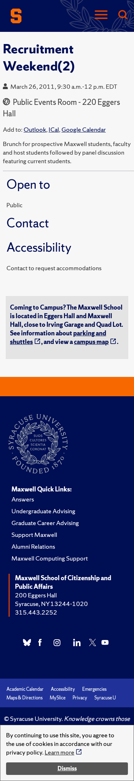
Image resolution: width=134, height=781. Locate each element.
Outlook (35, 129)
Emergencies (94, 689)
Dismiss (67, 768)
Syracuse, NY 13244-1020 (51, 604)
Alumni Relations (33, 546)
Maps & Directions (24, 698)
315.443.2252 (36, 612)
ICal (54, 129)
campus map (91, 342)
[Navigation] (101, 15)
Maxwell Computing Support (49, 558)
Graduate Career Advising (45, 523)
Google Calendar (83, 129)
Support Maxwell (34, 534)
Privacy (80, 698)
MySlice (57, 698)
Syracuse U (105, 698)
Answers (22, 499)
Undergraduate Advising (43, 511)
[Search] (122, 15)
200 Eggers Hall (36, 595)
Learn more (59, 752)
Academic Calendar (25, 689)
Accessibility (63, 689)
